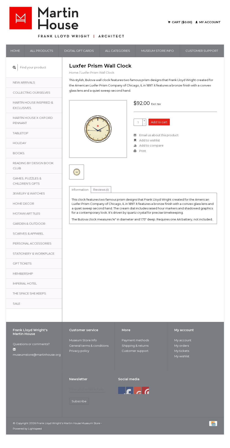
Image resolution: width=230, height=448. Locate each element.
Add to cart (159, 122)
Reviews (101, 189)
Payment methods (135, 340)
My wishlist (181, 356)
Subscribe (79, 401)
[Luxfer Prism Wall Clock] (98, 129)
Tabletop (20, 133)
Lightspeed (35, 428)
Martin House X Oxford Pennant (33, 120)
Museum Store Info (157, 50)
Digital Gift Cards (79, 50)
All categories (117, 50)
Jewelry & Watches (29, 193)
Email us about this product (159, 135)
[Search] (14, 67)
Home (15, 50)
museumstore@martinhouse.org (37, 354)
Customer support (202, 50)
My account (209, 22)
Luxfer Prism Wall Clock (97, 72)
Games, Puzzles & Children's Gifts (27, 180)
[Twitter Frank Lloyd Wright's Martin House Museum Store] (129, 390)
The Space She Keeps (29, 293)
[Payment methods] (213, 423)
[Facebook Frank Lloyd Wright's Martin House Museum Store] (121, 390)
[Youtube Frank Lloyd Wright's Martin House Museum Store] (137, 390)
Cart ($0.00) (182, 22)
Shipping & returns (135, 345)
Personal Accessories (32, 243)
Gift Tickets (22, 263)
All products (41, 50)
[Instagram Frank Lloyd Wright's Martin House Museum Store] (145, 390)
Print (142, 151)
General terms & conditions (88, 345)
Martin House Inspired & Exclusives (33, 105)
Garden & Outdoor (29, 223)
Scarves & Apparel (28, 233)
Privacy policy (79, 351)
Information (80, 189)
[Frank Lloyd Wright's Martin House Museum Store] (81, 22)
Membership (23, 273)
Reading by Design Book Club (33, 165)
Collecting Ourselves (31, 92)
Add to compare (151, 145)
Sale (16, 303)
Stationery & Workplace (33, 253)
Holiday (19, 143)
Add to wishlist (149, 140)
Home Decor (23, 203)
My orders (181, 345)
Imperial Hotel (25, 283)
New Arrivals (24, 82)
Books (18, 153)
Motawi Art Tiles (26, 213)
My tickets (181, 351)
